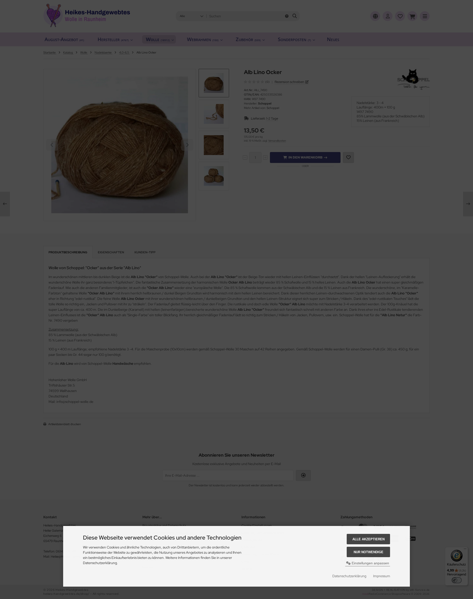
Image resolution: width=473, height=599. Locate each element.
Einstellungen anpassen (370, 563)
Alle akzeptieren (368, 539)
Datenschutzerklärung (349, 576)
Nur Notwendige (368, 552)
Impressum (381, 576)
